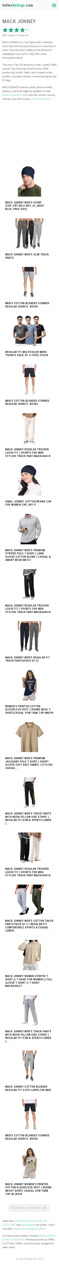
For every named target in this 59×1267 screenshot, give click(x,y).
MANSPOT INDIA (23, 1221)
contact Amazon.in (41, 99)
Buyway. (38, 1221)
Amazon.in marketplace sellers (29, 1228)
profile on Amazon (12, 95)
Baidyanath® (28, 1224)
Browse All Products (27, 1207)
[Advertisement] (29, 133)
